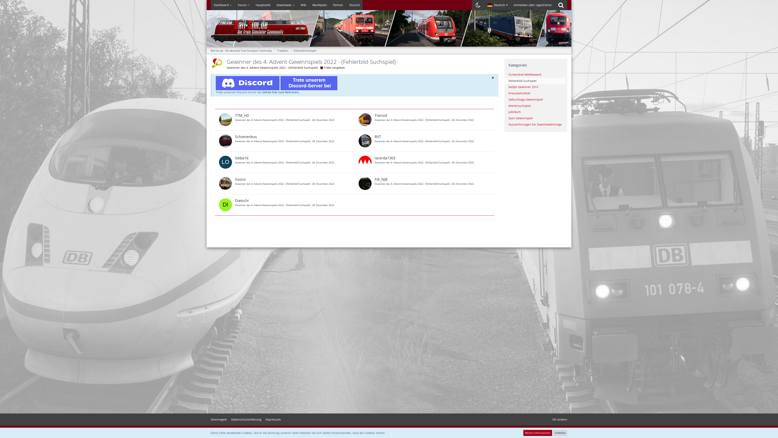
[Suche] (561, 5)
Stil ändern (559, 419)
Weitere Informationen (537, 433)
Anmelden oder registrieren (533, 5)
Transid (381, 115)
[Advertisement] (354, 233)
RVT (378, 136)
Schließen (560, 433)
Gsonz (240, 179)
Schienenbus (246, 136)
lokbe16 (241, 158)
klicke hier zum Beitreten (280, 92)
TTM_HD (242, 115)
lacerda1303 (385, 158)
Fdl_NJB (381, 179)
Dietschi (242, 200)
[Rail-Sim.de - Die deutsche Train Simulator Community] (389, 30)
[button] (497, 5)
